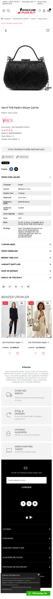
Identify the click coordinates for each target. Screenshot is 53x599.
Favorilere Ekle (5, 353)
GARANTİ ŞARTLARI (10, 264)
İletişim (40, 4)
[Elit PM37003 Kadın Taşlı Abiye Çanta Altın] (35, 319)
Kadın (16, 371)
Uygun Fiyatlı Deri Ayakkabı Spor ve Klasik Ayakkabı (29, 381)
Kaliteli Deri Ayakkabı (15, 378)
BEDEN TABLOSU (9, 258)
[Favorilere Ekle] (47, 30)
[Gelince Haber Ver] (28, 286)
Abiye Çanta (33, 374)
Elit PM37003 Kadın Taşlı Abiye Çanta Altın (35, 342)
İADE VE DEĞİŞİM (9, 271)
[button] (2, 337)
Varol (7, 371)
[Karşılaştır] (9, 286)
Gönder (26, 487)
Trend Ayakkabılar (24, 380)
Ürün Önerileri (9, 251)
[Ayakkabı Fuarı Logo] (26, 11)
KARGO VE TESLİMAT (11, 277)
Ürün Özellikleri (10, 177)
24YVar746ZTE (41, 371)
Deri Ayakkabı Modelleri (38, 376)
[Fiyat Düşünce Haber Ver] (22, 286)
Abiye (21, 371)
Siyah (33, 371)
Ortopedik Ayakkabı (18, 376)
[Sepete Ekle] (13, 353)
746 (11, 371)
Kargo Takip (41, 2)
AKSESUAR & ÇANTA (12, 374)
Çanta (27, 371)
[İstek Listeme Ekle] (3, 286)
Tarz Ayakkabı (30, 378)
